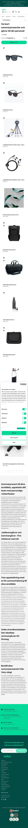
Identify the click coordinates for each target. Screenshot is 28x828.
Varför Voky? (4, 767)
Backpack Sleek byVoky (9, 249)
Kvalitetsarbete (5, 777)
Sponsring (3, 776)
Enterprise (3, 783)
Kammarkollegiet (5, 786)
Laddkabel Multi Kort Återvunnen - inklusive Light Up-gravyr (14, 145)
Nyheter (3, 790)
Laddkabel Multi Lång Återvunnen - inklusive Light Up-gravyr (14, 180)
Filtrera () (13, 42)
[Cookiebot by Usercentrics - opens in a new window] (20, 384)
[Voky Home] (5, 9)
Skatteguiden (4, 764)
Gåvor (14, 16)
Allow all (14, 433)
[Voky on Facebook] (1, 799)
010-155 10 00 (20, 5)
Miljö (2, 779)
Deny (14, 442)
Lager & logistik (5, 774)
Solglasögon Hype (8, 110)
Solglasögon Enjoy (8, 75)
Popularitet (10, 38)
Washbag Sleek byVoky (9, 354)
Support (3, 760)
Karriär (3, 771)
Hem (3, 16)
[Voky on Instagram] (3, 799)
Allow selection (14, 437)
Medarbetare (4, 769)
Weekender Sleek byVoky (9, 284)
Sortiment (8, 16)
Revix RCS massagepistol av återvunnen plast (14, 464)
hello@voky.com (10, 5)
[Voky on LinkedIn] (5, 799)
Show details (20, 428)
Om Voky (3, 765)
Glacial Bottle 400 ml (8, 319)
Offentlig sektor (5, 784)
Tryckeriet (3, 772)
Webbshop (4, 788)
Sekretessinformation (6, 762)
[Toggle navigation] (19, 12)
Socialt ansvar (4, 781)
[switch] (24, 413)
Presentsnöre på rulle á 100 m (11, 214)
